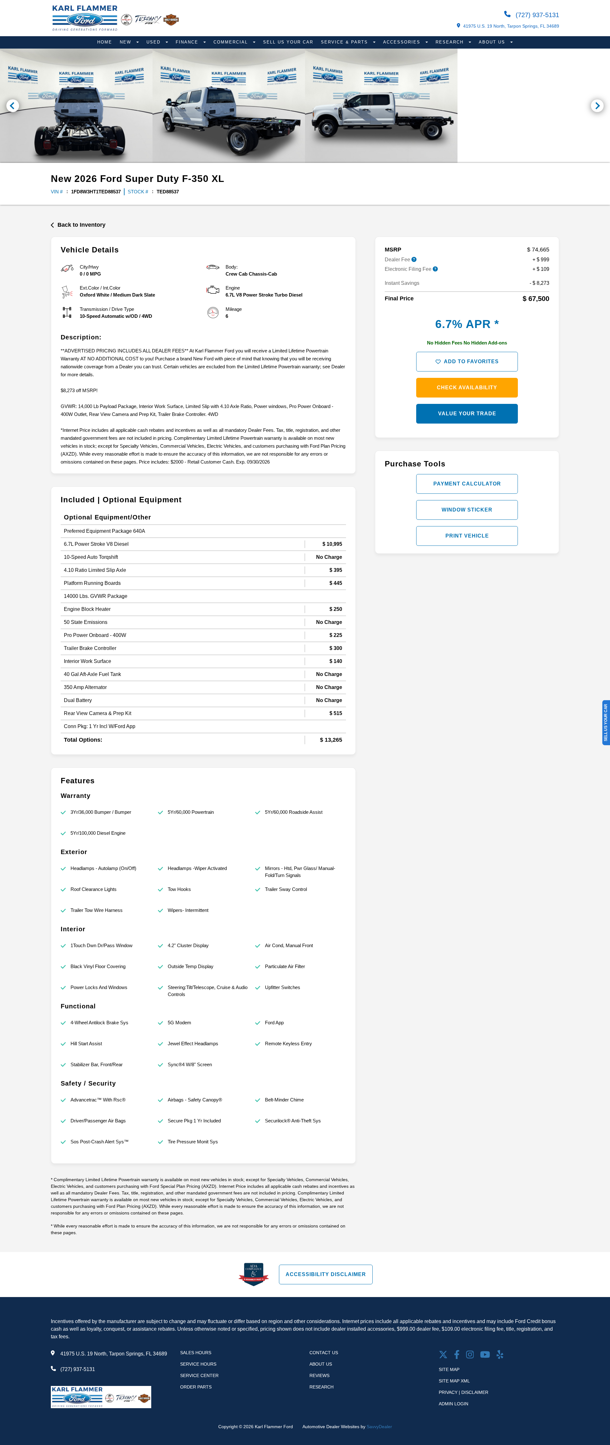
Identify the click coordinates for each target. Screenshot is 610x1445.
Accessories (402, 42)
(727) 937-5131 (536, 14)
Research (450, 42)
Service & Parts (345, 42)
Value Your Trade (467, 413)
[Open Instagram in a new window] (470, 1355)
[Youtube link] (485, 1355)
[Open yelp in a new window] (500, 1355)
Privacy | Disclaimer (463, 1392)
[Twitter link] (443, 1355)
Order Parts (196, 1386)
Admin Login (453, 1403)
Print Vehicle (467, 536)
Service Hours (198, 1364)
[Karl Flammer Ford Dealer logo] (115, 30)
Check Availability (467, 387)
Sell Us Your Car (288, 42)
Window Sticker (467, 509)
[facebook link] (457, 1355)
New (126, 42)
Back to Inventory (81, 225)
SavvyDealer (379, 1426)
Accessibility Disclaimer (326, 1274)
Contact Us (323, 1352)
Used (154, 42)
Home (104, 42)
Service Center (199, 1375)
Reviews (319, 1375)
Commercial (232, 42)
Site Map (449, 1369)
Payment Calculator (467, 483)
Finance (188, 42)
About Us (493, 42)
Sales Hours (195, 1352)
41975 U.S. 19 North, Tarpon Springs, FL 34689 (511, 26)
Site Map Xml (454, 1380)
